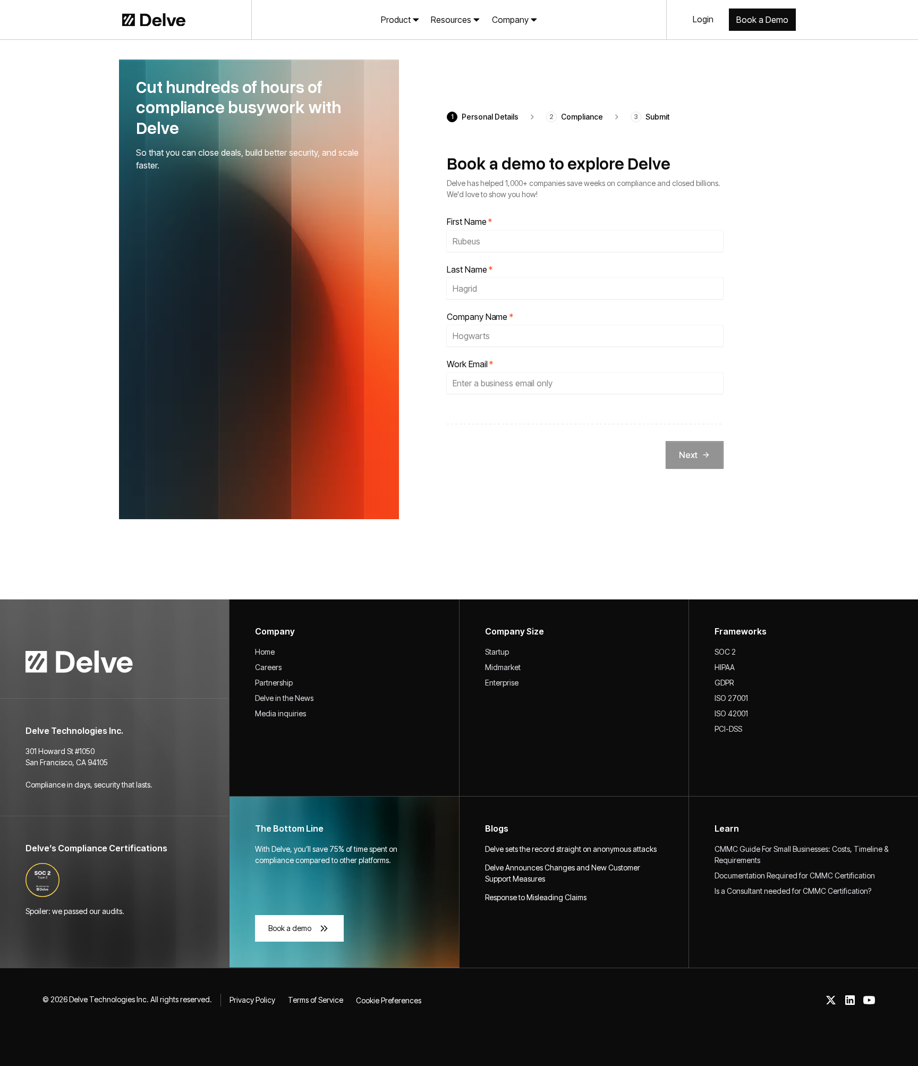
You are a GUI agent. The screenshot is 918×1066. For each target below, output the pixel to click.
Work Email (470, 364)
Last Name (469, 270)
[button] (400, 19)
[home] (135, 19)
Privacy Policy (252, 999)
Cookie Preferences (388, 1000)
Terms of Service (315, 999)
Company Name (480, 317)
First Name (469, 222)
